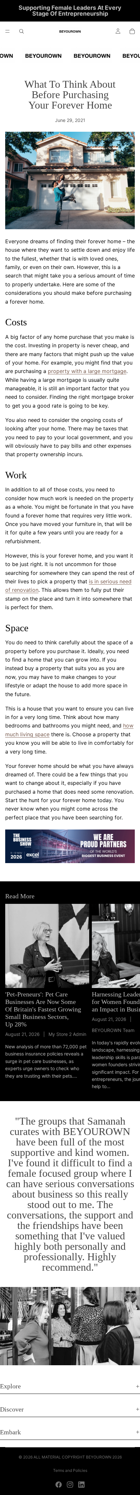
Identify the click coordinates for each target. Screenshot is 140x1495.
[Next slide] (127, 997)
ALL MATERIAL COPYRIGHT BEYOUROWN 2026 (78, 1457)
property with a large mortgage (87, 371)
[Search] (21, 31)
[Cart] (132, 31)
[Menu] (7, 31)
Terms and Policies (70, 1470)
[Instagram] (70, 1484)
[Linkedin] (81, 1484)
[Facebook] (59, 1484)
